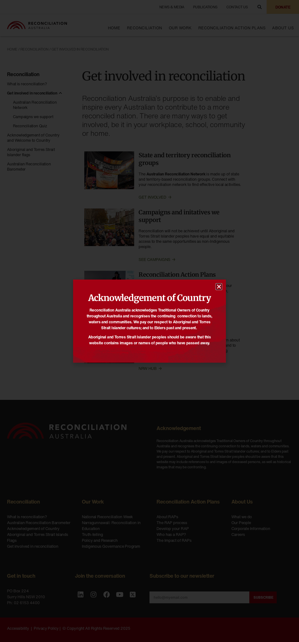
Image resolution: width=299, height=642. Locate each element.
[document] (149, 321)
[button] (219, 286)
